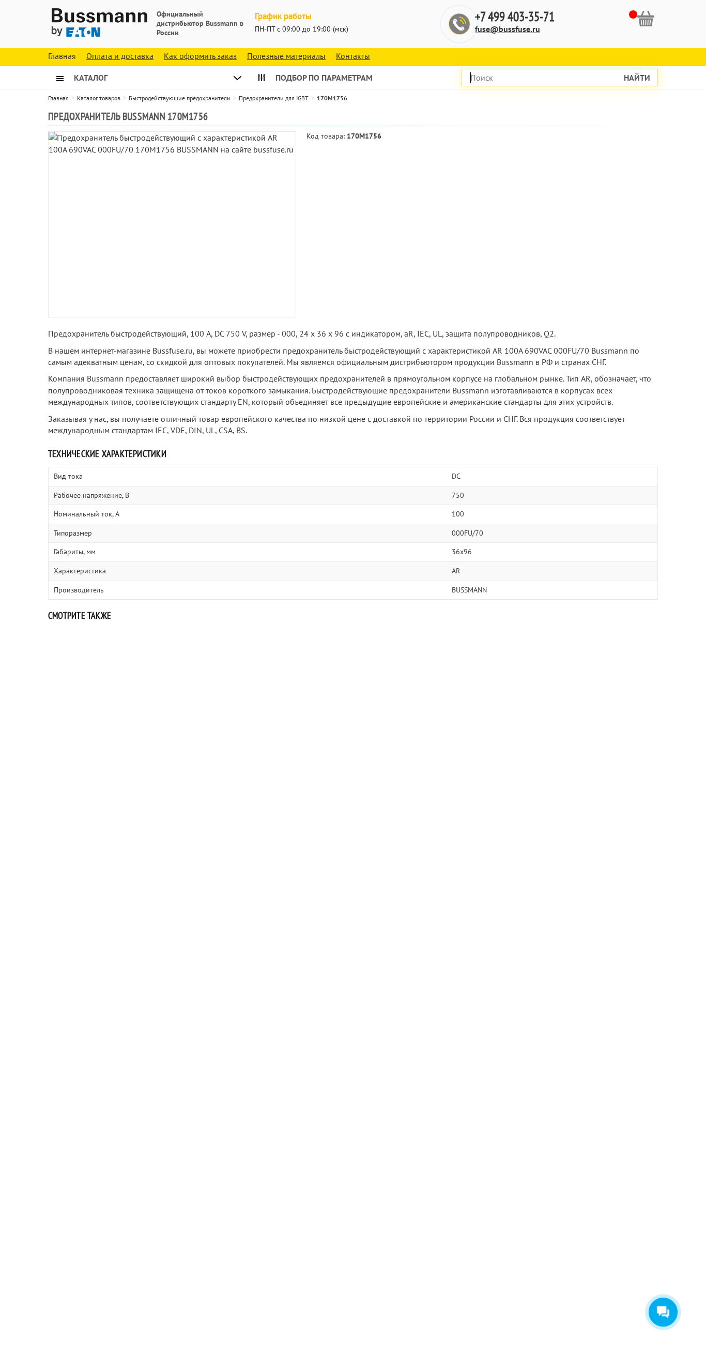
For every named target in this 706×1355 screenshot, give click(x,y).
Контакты (353, 56)
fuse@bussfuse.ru (507, 29)
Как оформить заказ (200, 56)
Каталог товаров (98, 98)
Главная (58, 98)
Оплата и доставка (120, 56)
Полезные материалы (286, 56)
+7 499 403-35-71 (515, 16)
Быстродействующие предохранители (180, 98)
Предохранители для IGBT (274, 98)
